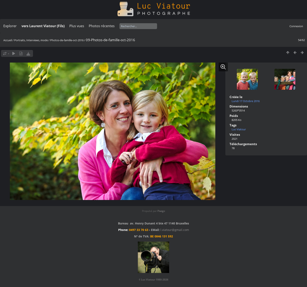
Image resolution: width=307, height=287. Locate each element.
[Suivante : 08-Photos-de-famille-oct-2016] (302, 52)
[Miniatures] (287, 52)
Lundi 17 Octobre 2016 (246, 101)
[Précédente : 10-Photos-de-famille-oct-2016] (295, 52)
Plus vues (76, 26)
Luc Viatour (239, 129)
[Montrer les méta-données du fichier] (21, 53)
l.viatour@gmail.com (174, 230)
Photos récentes (102, 26)
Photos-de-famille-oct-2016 (67, 40)
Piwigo (161, 211)
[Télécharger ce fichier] (28, 53)
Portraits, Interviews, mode (31, 40)
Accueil (7, 40)
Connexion (296, 26)
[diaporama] (13, 53)
